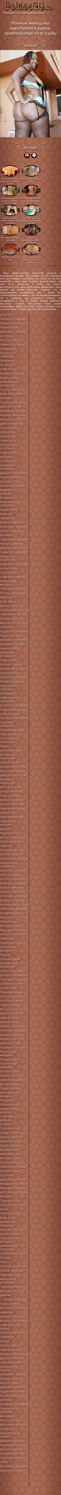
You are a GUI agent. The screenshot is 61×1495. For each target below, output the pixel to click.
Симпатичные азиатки (9, 1326)
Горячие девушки (12, 1286)
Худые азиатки (10, 1303)
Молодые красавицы (14, 1192)
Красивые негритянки (14, 564)
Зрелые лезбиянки (12, 892)
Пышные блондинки (13, 677)
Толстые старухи (11, 1000)
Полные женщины (12, 1162)
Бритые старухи (11, 406)
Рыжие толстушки (12, 344)
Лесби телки (8, 988)
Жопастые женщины (14, 837)
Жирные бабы (9, 833)
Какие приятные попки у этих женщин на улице (10, 220)
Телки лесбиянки (11, 992)
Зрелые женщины (12, 887)
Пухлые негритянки (13, 668)
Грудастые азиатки (13, 1391)
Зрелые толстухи (11, 1075)
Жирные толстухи (12, 1039)
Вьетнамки (7, 1416)
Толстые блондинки (13, 593)
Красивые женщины (13, 1229)
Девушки (6, 829)
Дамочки (6, 1295)
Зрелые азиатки (11, 1345)
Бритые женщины (12, 1080)
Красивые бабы (10, 1149)
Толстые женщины (12, 996)
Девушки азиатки (11, 1387)
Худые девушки (10, 1145)
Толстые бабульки (12, 589)
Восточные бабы (11, 1420)
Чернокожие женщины (8, 823)
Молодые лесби (11, 787)
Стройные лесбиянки (14, 718)
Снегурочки (8, 436)
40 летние (7, 336)
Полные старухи (11, 664)
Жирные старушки (12, 373)
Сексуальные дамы (13, 1166)
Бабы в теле (8, 1217)
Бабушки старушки (12, 900)
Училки (5, 746)
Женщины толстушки (14, 917)
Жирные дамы (10, 377)
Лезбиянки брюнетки (14, 909)
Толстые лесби (10, 1213)
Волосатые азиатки (13, 1374)
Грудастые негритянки (7, 558)
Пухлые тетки (9, 673)
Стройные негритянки (7, 724)
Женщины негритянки (7, 781)
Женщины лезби (11, 419)
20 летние (7, 1175)
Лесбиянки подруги (13, 943)
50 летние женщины (13, 896)
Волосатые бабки (12, 800)
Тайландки (7, 1337)
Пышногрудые (9, 1059)
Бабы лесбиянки (11, 394)
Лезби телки (8, 440)
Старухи (5, 1124)
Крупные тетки (10, 1234)
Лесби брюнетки (11, 477)
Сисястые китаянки (13, 1332)
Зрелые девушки (11, 1270)
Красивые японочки (13, 1320)
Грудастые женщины (14, 631)
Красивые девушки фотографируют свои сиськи (31, 220)
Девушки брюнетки (13, 1179)
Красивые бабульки (13, 331)
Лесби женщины (11, 913)
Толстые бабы (9, 1071)
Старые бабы (9, 452)
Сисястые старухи (12, 485)
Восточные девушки (13, 1466)
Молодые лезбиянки (14, 930)
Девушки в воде (11, 1141)
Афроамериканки (12, 817)
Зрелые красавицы (13, 808)
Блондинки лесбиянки (7, 467)
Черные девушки (11, 543)
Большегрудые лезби (14, 904)
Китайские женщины (14, 1395)
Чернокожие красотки (14, 610)
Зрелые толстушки (12, 1026)
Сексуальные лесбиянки (9, 383)
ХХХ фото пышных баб (10, 258)
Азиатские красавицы (14, 1354)
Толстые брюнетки (12, 389)
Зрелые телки (9, 1022)
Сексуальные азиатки (9, 1368)
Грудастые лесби (11, 635)
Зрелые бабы (9, 1017)
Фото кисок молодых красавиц (10, 238)
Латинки (5, 398)
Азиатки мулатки (11, 1349)
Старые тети (8, 369)
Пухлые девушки (11, 340)
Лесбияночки (9, 921)
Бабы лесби (8, 601)
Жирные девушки (12, 1034)
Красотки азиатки (11, 1449)
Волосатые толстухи (14, 1009)
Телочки (5, 1258)
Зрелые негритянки (13, 766)
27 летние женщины (13, 1299)
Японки (5, 1341)
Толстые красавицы (13, 402)
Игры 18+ (6, 314)
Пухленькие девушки (14, 858)
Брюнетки (6, 535)
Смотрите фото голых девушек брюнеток (31, 199)
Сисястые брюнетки (13, 975)
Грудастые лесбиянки (7, 354)
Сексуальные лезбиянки (9, 864)
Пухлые (5, 954)
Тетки (3, 1262)
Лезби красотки (10, 841)
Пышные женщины (13, 415)
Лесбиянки (7, 360)
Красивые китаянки (13, 1316)
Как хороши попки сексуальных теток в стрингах (31, 259)
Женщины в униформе (8, 1281)
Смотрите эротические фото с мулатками (31, 240)
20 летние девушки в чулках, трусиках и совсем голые (10, 200)
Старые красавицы (13, 709)
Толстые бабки (10, 795)
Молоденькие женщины (9, 1094)
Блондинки (7, 497)
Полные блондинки (13, 319)
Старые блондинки (13, 577)
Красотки (6, 514)
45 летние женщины (13, 1030)
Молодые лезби (11, 926)
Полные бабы (9, 1104)
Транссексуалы (10, 1275)
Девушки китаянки (12, 1358)
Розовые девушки (12, 681)
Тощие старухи (10, 1005)
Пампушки (7, 938)
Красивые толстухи (13, 411)
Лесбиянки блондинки (7, 654)
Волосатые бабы (11, 750)
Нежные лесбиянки (13, 934)
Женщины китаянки (13, 1445)
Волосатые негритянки (7, 756)
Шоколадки (7, 693)
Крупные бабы (10, 648)
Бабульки (6, 597)
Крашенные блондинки (8, 1223)
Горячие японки (10, 1362)
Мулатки (6, 1196)
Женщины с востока (13, 1308)
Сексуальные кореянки (9, 1410)
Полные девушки (11, 854)
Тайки (4, 1462)
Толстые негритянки (13, 1266)
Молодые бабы (10, 1154)
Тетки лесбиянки (11, 875)
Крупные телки (10, 1043)
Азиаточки (7, 1429)
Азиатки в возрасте (13, 1470)
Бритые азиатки (10, 1383)
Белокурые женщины (14, 526)
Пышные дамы (10, 959)
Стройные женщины (13, 1253)
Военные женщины (13, 883)
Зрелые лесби (9, 762)
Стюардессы (8, 461)
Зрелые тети (8, 812)
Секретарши (8, 348)
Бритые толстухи (11, 606)
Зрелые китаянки (11, 1378)
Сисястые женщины (13, 870)
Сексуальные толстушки (9, 446)
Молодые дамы (10, 1158)
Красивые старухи (12, 644)
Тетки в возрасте (11, 734)
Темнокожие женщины (8, 583)
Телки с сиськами (11, 971)
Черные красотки (11, 618)
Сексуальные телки (13, 1205)
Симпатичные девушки (9, 1110)
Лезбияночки (8, 660)
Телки (4, 1209)
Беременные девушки (8, 491)
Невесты (6, 846)
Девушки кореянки (12, 1441)
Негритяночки (9, 568)
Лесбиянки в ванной (13, 323)
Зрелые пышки (10, 1171)
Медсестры (7, 432)
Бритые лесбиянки (12, 771)
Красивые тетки (10, 481)
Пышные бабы (10, 1200)
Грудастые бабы (11, 1088)
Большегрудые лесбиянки (10, 503)
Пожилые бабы (10, 327)
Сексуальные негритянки (9, 965)
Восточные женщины (14, 1424)
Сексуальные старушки (9, 687)
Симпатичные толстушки (9, 1247)
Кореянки (6, 1312)
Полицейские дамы (13, 850)
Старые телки (9, 714)
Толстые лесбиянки (13, 879)
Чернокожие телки (12, 614)
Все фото (30, 45)
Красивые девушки (13, 1188)
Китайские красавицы (14, 1404)
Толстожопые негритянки (9, 740)
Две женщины (9, 1084)
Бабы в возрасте (11, 522)
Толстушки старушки (14, 979)
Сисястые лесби (11, 791)
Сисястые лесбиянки (14, 705)
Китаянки (6, 1400)
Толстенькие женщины (8, 1065)
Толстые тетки (9, 1128)
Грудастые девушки (13, 552)
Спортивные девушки (8, 1118)
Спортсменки (9, 572)
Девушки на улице (12, 1291)
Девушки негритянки (14, 623)
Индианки (6, 457)
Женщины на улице (13, 1183)
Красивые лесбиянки (14, 640)
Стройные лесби (11, 983)
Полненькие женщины (8, 1053)
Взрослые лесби (11, 1013)
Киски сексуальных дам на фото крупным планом (10, 181)
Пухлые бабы (9, 428)
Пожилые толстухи (13, 1047)
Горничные (7, 627)
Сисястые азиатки (12, 1453)
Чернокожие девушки (14, 539)
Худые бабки (8, 509)
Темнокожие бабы (12, 730)
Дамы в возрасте (11, 423)
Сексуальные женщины (9, 1240)
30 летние (7, 365)
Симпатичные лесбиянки (9, 699)
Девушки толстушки (13, 775)
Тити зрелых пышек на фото (31, 180)
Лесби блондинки (12, 531)
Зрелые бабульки (12, 804)
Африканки (7, 518)
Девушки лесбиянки (13, 548)
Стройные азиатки (12, 1458)
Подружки (7, 1100)
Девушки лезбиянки (13, 473)
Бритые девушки (11, 1137)
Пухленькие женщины (8, 949)
